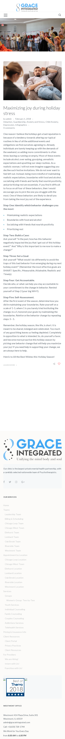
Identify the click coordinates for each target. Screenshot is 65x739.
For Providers (9, 654)
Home (29, 39)
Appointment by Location (15, 555)
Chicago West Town (14, 528)
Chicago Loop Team (14, 523)
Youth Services (12, 605)
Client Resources (11, 636)
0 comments (9, 128)
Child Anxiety (52, 122)
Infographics (21, 125)
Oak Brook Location (14, 577)
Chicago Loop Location (15, 559)
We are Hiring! (11, 659)
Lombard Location (13, 573)
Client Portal (11, 641)
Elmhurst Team (12, 532)
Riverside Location (13, 582)
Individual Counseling (15, 609)
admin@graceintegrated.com (16, 722)
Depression (8, 125)
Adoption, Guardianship (14, 122)
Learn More (9, 365)
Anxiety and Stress (36, 122)
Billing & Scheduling (14, 519)
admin (9, 119)
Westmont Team (13, 550)
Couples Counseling (14, 618)
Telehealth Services (14, 627)
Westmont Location (14, 586)
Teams (6, 510)
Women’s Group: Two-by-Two (20, 600)
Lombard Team (12, 537)
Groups (8, 595)
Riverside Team (12, 546)
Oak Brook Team (13, 541)
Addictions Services (14, 623)
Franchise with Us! (13, 668)
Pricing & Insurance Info (14, 632)
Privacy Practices (13, 645)
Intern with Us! (12, 663)
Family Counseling (13, 614)
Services (7, 591)
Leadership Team (13, 514)
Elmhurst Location (13, 568)
